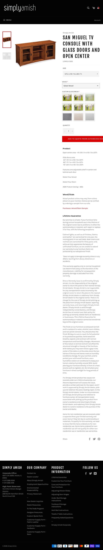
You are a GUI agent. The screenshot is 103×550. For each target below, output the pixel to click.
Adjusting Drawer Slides (61, 491)
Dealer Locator (32, 477)
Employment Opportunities (37, 484)
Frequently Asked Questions (62, 518)
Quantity (66, 125)
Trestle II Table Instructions (62, 514)
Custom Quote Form (35, 516)
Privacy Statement (34, 494)
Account (97, 20)
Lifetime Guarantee (59, 477)
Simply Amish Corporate (61, 525)
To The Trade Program (35, 509)
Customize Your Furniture (61, 481)
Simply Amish (12, 546)
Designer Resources (34, 512)
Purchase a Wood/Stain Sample (75, 208)
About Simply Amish (35, 480)
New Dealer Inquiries (35, 501)
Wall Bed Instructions (60, 510)
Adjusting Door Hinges (60, 494)
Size (64, 68)
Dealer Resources (34, 505)
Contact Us (31, 473)
